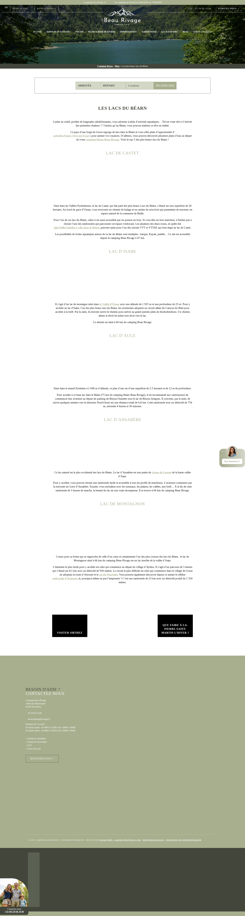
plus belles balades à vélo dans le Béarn (76, 227)
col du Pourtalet (108, 574)
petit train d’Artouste (65, 578)
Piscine (80, 32)
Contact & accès (202, 32)
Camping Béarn (105, 66)
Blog (185, 32)
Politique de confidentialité (183, 840)
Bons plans (20, 8)
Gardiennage (149, 32)
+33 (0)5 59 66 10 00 (14, 911)
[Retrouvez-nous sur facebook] (62, 8)
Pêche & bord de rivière (101, 32)
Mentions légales (153, 840)
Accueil (37, 32)
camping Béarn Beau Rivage (102, 139)
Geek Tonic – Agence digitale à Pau (120, 840)
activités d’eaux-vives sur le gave (72, 135)
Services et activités (58, 32)
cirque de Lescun (161, 472)
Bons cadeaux (46, 8)
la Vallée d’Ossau (109, 304)
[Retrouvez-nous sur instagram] (68, 8)
